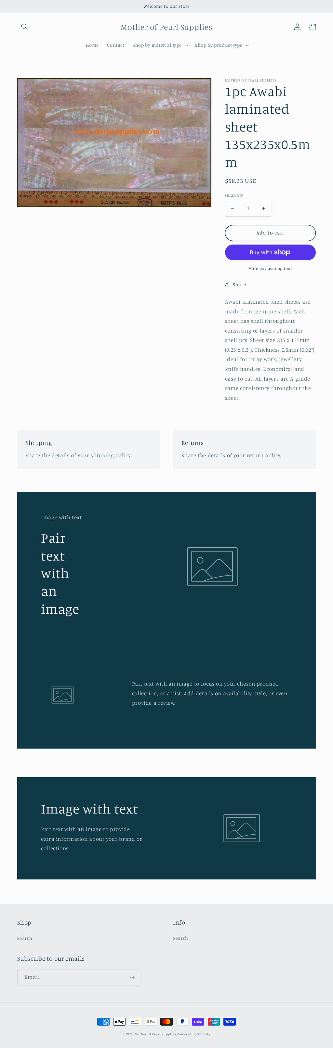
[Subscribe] (132, 977)
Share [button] (239, 284)
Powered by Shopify (193, 1034)
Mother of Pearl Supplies (155, 1034)
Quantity (234, 195)
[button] (24, 26)
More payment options (270, 268)
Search (25, 938)
